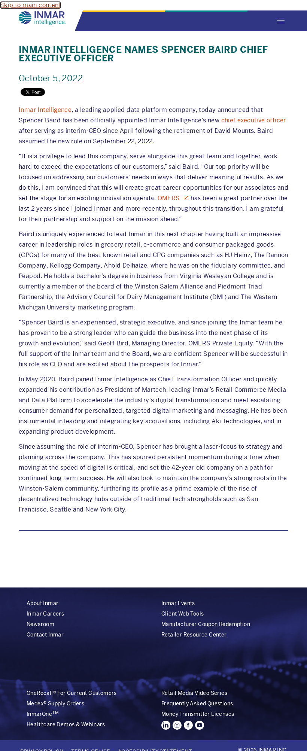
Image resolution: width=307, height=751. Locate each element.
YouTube (199, 725)
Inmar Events (178, 603)
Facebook (188, 725)
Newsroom (40, 624)
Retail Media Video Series (194, 693)
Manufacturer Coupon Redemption (205, 624)
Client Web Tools (182, 613)
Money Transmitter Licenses (197, 714)
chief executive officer (253, 120)
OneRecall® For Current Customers (72, 693)
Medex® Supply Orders (55, 703)
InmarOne (43, 714)
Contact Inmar (45, 634)
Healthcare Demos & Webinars (66, 724)
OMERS (169, 198)
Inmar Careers (45, 613)
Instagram (177, 725)
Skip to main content (30, 5)
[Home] (42, 18)
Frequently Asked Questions (197, 703)
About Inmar (42, 603)
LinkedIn (165, 725)
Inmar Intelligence (45, 110)
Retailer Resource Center (194, 634)
